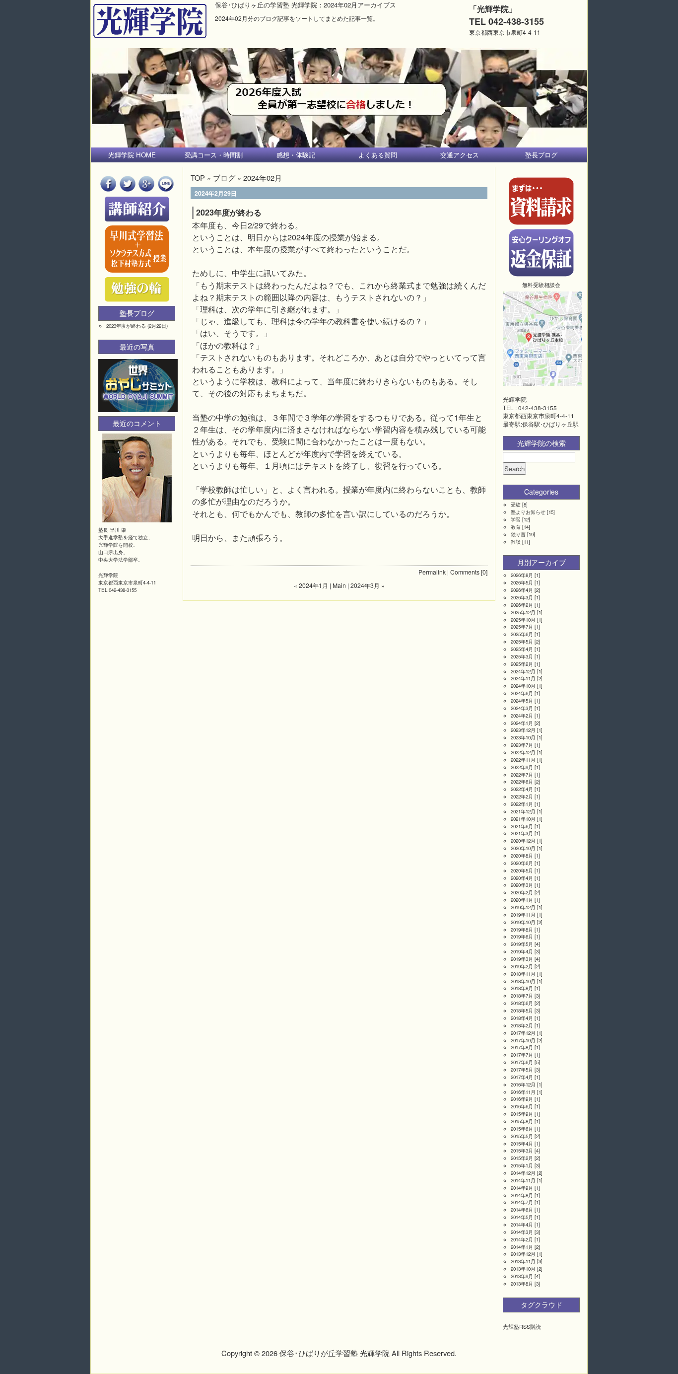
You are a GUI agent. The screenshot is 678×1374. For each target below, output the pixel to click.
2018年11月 (523, 973)
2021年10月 (523, 818)
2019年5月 (522, 943)
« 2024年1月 (311, 585)
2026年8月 (522, 575)
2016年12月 (523, 1084)
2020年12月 (523, 840)
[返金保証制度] (541, 274)
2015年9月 (522, 1113)
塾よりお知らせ (528, 511)
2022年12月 (523, 752)
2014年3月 (522, 1232)
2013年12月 (523, 1253)
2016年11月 (523, 1091)
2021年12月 (523, 811)
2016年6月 (522, 1106)
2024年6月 (522, 693)
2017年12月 (523, 1032)
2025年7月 (522, 626)
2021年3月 (522, 833)
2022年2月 (522, 796)
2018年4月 (522, 1017)
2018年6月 (522, 1003)
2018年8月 (522, 988)
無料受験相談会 (541, 285)
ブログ (224, 177)
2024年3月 (522, 708)
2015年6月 (522, 1128)
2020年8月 (522, 855)
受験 (516, 504)
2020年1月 (522, 899)
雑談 (516, 541)
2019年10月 (523, 922)
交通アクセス (459, 154)
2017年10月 (523, 1040)
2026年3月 (522, 597)
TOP (198, 177)
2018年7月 (522, 995)
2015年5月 (522, 1136)
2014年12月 (523, 1172)
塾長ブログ (541, 154)
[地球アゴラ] (138, 410)
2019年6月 (522, 936)
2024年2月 (522, 715)
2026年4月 (522, 589)
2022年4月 (522, 789)
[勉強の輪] (137, 299)
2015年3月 (522, 1150)
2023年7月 (522, 744)
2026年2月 (522, 604)
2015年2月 (522, 1158)
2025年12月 (523, 612)
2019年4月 (522, 951)
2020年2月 (522, 892)
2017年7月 (522, 1054)
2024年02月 (262, 177)
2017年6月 (522, 1062)
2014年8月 (522, 1195)
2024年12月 (523, 671)
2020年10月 (523, 848)
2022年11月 (523, 759)
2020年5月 (522, 870)
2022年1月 (522, 803)
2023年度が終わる (229, 212)
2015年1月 (522, 1165)
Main (339, 585)
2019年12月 (523, 907)
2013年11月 (523, 1261)
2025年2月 (522, 663)
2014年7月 (522, 1202)
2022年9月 (522, 767)
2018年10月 (523, 981)
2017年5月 (522, 1069)
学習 (516, 519)
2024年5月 (522, 700)
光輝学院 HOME (132, 154)
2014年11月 (523, 1180)
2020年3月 (522, 884)
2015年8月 (522, 1121)
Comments (464, 572)
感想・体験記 (295, 154)
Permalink (432, 572)
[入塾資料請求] (541, 222)
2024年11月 (523, 678)
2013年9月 (522, 1276)
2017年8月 (522, 1047)
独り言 (518, 534)
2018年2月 (522, 1025)
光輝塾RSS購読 (522, 1326)
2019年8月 (522, 929)
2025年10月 (523, 619)
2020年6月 (522, 863)
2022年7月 (522, 774)
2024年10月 (523, 685)
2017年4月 (522, 1077)
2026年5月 (522, 582)
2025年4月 (522, 649)
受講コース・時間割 (214, 154)
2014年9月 (522, 1187)
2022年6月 (522, 781)
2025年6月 (522, 634)
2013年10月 (523, 1268)
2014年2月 (522, 1239)
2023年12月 (523, 729)
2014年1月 (522, 1246)
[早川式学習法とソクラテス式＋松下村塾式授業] (137, 271)
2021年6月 (522, 826)
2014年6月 (522, 1209)
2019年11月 (523, 914)
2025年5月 (522, 641)
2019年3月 (522, 958)
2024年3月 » (367, 585)
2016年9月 (522, 1098)
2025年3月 (522, 656)
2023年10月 (523, 737)
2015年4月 (522, 1143)
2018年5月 (522, 1010)
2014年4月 (522, 1224)
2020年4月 (522, 877)
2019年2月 (522, 966)
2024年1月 (522, 723)
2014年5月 (522, 1217)
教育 (516, 526)
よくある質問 (377, 154)
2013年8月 (522, 1283)
